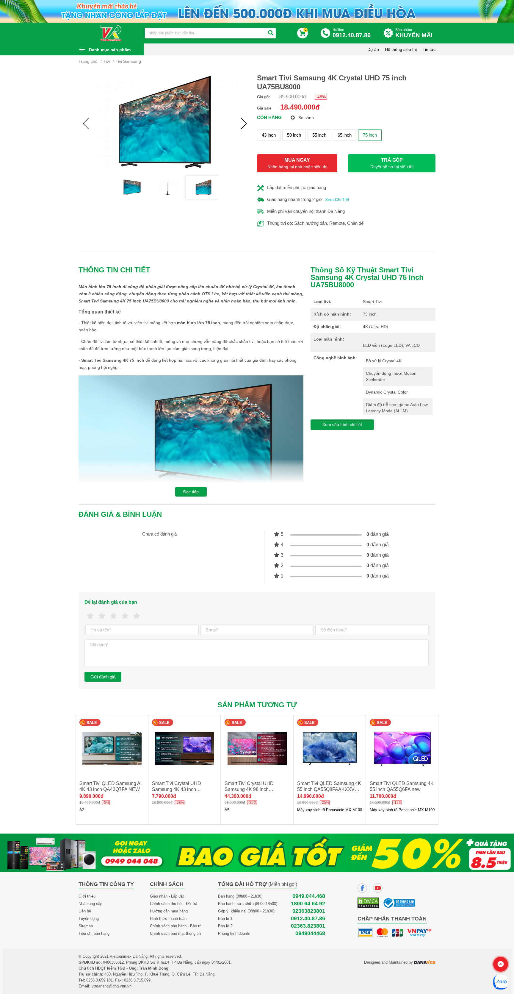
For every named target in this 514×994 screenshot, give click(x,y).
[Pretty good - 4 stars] (125, 616)
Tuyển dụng (89, 918)
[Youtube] (378, 888)
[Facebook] (362, 888)
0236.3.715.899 (137, 980)
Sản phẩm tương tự (257, 705)
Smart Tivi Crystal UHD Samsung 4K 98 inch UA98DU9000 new (184, 789)
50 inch (294, 135)
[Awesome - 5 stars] (136, 616)
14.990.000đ (245, 796)
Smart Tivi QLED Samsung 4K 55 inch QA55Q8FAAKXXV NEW (264, 789)
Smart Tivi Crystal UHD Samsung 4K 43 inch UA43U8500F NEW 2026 (114, 789)
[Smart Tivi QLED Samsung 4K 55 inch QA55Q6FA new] (337, 748)
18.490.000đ (300, 107)
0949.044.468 (308, 896)
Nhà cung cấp (90, 903)
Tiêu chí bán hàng (94, 933)
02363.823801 (308, 926)
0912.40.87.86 (308, 918)
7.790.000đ (99, 796)
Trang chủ (88, 61)
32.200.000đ (390, 796)
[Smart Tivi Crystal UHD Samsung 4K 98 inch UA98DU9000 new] (192, 748)
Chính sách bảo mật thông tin (175, 933)
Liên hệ (85, 911)
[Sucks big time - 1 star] (90, 616)
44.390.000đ (173, 796)
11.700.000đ (318, 796)
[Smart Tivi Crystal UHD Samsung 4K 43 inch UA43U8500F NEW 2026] (119, 748)
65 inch (345, 135)
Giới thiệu (87, 896)
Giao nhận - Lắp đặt (167, 896)
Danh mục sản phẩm (110, 49)
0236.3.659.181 (99, 980)
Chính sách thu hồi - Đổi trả (173, 903)
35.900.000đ (292, 96)
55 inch (319, 135)
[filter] (271, 33)
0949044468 (310, 933)
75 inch (370, 135)
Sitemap (86, 926)
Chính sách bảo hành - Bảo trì (176, 926)
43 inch (269, 135)
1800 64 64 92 (308, 903)
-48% (321, 96)
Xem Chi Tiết (337, 199)
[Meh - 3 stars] (113, 616)
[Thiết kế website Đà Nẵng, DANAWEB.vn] (424, 962)
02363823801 (308, 911)
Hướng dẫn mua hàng (169, 911)
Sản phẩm (413, 33)
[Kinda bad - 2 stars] (102, 616)
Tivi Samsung (128, 61)
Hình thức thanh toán (168, 918)
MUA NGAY (297, 163)
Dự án (373, 49)
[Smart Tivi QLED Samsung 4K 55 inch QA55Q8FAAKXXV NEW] (264, 748)
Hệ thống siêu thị (401, 49)
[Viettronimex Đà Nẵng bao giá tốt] (257, 852)
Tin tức (429, 49)
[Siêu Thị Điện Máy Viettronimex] (111, 32)
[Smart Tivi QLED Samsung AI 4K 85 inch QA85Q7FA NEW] (409, 748)
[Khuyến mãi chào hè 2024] (257, 10)
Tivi (107, 61)
